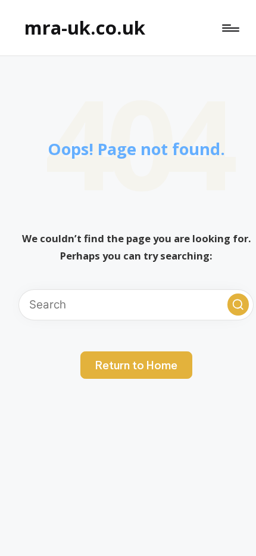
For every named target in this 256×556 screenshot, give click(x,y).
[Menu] (230, 28)
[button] (238, 304)
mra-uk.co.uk (84, 27)
